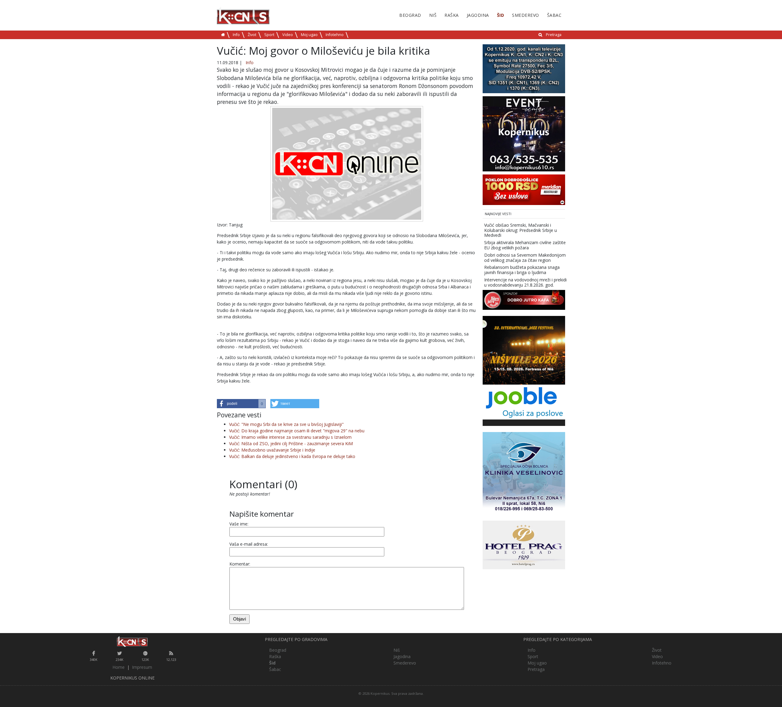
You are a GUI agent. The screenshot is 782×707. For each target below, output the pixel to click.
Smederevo (525, 15)
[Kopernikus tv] (524, 68)
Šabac (554, 15)
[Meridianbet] (524, 189)
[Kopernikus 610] (524, 133)
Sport (269, 34)
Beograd (410, 15)
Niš (433, 15)
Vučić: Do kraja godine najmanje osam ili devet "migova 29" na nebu (296, 431)
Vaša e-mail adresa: (248, 544)
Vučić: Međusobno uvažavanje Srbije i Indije (272, 450)
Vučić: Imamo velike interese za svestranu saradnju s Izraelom (290, 437)
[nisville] (524, 350)
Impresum (142, 667)
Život (252, 34)
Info (236, 34)
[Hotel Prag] (524, 544)
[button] (241, 403)
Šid (500, 15)
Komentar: (239, 564)
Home (118, 667)
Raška (451, 15)
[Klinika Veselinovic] (524, 472)
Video (287, 34)
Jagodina (478, 15)
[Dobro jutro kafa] (524, 299)
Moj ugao (309, 34)
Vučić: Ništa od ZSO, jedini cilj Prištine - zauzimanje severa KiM (291, 443)
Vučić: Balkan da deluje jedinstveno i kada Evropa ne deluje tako (292, 456)
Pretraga (553, 34)
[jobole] (524, 401)
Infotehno (335, 34)
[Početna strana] (132, 641)
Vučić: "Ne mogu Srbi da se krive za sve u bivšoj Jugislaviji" (286, 424)
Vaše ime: (238, 524)
